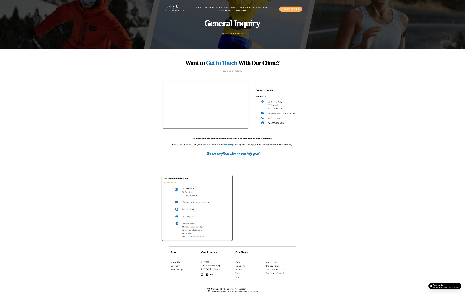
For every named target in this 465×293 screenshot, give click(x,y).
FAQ (237, 277)
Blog (237, 262)
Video (238, 273)
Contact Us (271, 262)
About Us (175, 262)
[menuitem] (199, 7)
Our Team (175, 266)
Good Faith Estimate (276, 269)
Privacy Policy (272, 266)
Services (205, 262)
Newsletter (240, 266)
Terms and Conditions (276, 273)
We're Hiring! (177, 269)
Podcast (239, 269)
